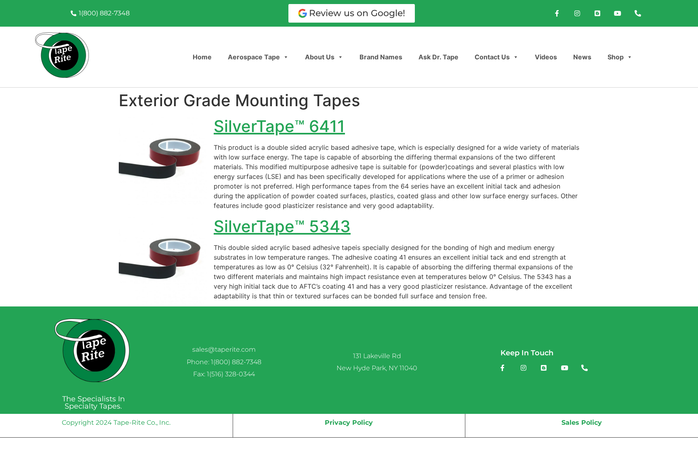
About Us (319, 57)
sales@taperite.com (224, 349)
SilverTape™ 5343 (282, 226)
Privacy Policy (349, 422)
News (582, 57)
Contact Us (492, 57)
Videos (546, 57)
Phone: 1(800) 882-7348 (224, 362)
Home (202, 57)
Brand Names (381, 57)
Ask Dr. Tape (438, 57)
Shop (616, 57)
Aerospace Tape (254, 57)
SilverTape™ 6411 (279, 126)
